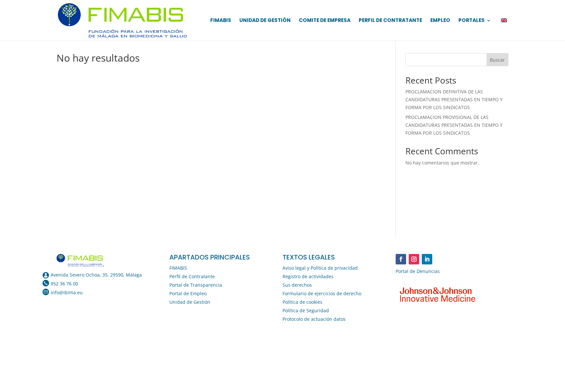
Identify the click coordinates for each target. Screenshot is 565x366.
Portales (471, 21)
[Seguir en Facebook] (401, 259)
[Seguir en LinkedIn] (427, 259)
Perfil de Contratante (390, 21)
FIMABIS (220, 21)
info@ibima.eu (67, 292)
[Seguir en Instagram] (414, 259)
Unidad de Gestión (265, 21)
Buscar (497, 60)
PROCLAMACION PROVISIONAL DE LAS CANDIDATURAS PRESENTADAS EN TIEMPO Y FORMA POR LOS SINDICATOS (454, 125)
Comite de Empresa (325, 21)
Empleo (440, 21)
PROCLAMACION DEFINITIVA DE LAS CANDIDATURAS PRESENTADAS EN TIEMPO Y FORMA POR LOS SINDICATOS (454, 99)
